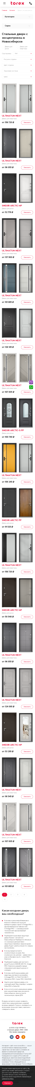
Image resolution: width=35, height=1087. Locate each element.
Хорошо (7, 1083)
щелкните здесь (8, 1079)
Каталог (12, 10)
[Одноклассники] (23, 1037)
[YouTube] (17, 1037)
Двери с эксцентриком (25, 10)
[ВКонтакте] (12, 1037)
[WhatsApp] (31, 387)
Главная (4, 10)
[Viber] (31, 382)
